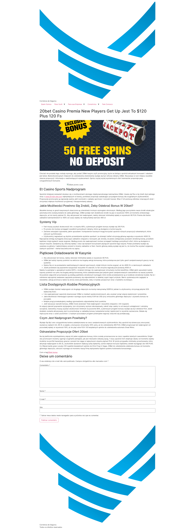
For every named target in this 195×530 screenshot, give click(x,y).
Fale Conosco (107, 104)
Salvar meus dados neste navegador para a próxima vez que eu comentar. (70, 415)
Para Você (58, 104)
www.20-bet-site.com (53, 197)
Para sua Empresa (75, 104)
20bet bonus (52, 352)
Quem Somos (46, 104)
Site (41, 407)
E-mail (43, 399)
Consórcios (92, 104)
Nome (43, 391)
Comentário (45, 365)
